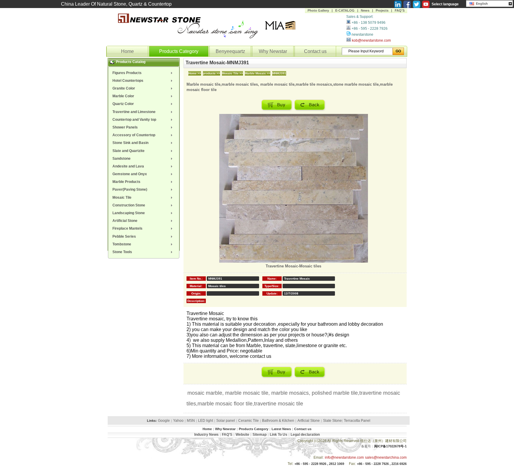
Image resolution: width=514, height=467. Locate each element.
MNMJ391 (279, 73)
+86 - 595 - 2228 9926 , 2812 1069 (319, 464)
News (365, 10)
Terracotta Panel (357, 421)
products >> (211, 73)
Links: (152, 420)
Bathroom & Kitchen (278, 421)
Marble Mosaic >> (257, 73)
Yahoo (178, 421)
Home (127, 51)
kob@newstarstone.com (371, 40)
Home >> (194, 73)
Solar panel (225, 421)
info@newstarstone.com (344, 457)
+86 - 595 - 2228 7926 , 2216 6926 (382, 464)
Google (164, 421)
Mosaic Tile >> (232, 73)
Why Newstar (273, 51)
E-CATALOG (345, 10)
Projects (382, 10)
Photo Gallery (318, 10)
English (481, 3)
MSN (191, 421)
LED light (205, 421)
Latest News (281, 429)
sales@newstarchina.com (386, 457)
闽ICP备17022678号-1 (390, 446)
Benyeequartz (230, 51)
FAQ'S (400, 10)
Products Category (178, 51)
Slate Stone (332, 421)
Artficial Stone (308, 421)
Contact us (315, 51)
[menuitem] (143, 73)
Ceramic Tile (248, 421)
